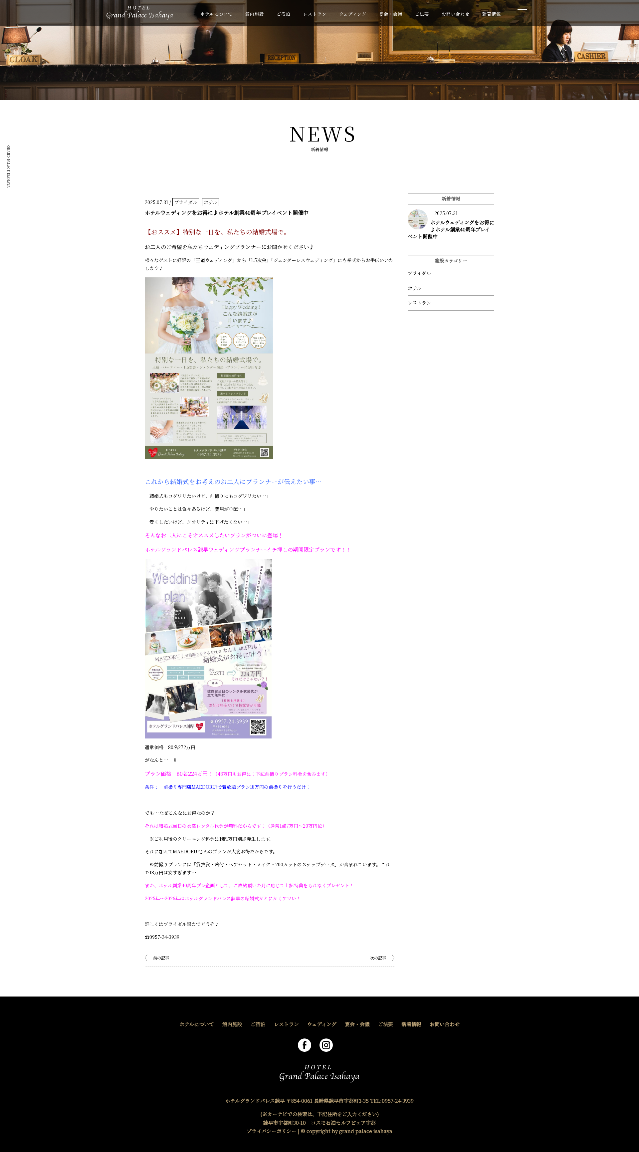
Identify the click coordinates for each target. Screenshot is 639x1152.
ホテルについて (216, 14)
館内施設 (254, 14)
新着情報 (491, 14)
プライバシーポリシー (272, 1130)
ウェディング (352, 14)
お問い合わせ (456, 14)
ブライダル (185, 202)
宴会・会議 (390, 14)
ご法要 (422, 14)
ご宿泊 (284, 14)
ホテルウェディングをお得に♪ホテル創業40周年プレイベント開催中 (451, 229)
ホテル (210, 202)
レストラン (314, 14)
